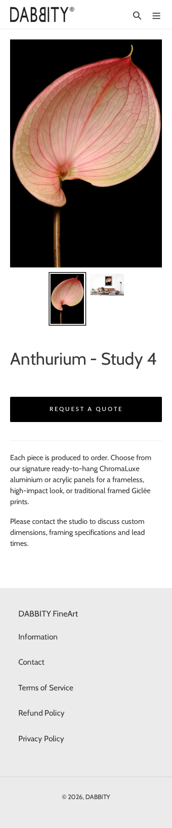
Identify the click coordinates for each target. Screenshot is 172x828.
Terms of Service (45, 687)
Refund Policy (41, 712)
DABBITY (97, 797)
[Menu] (156, 14)
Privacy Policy (41, 738)
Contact (31, 662)
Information (38, 636)
